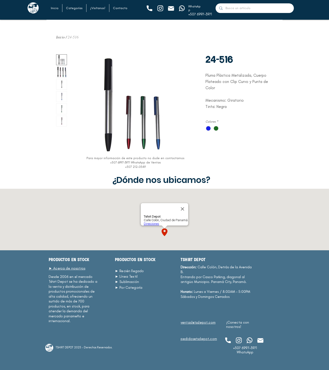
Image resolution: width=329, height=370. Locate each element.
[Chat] (149, 8)
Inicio (60, 36)
